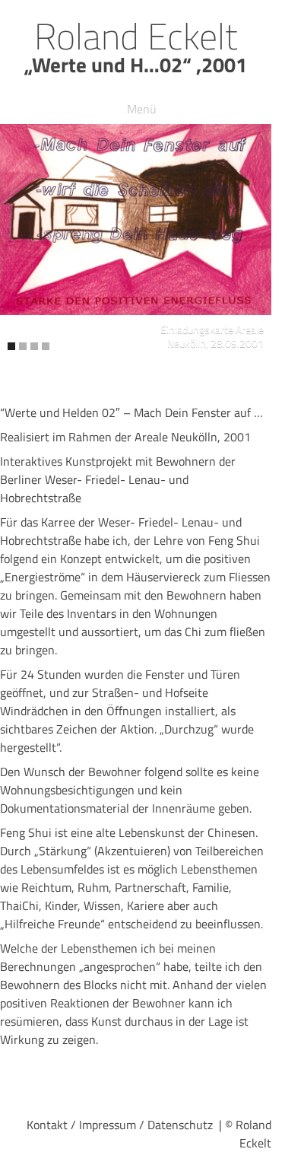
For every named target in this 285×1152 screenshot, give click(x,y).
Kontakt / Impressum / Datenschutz (120, 1124)
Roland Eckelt (135, 36)
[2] (23, 346)
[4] (45, 346)
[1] (11, 346)
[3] (34, 346)
